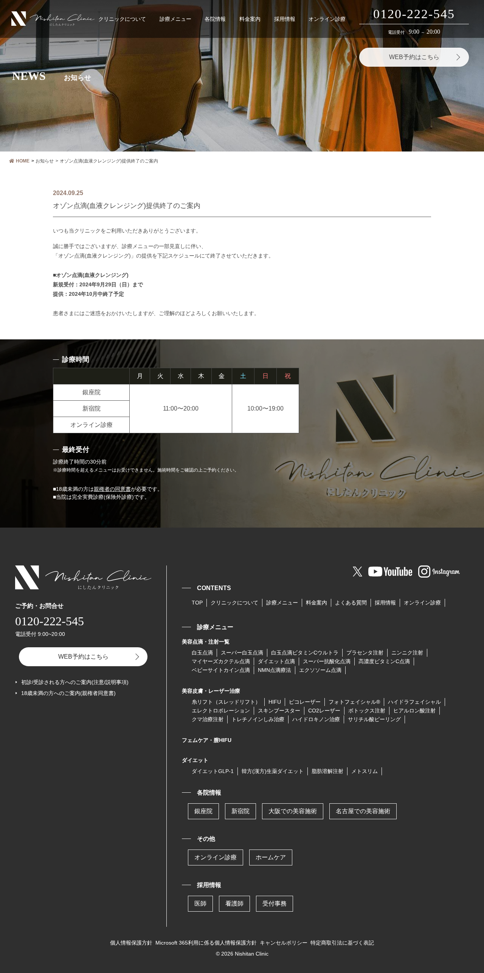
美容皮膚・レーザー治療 (211, 691)
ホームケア (271, 857)
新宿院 (240, 811)
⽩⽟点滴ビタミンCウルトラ (304, 653)
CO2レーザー (324, 710)
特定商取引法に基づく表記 (342, 943)
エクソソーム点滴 (320, 670)
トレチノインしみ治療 (257, 719)
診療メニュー (175, 19)
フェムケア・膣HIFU (206, 740)
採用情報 (284, 19)
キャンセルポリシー (283, 943)
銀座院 (203, 811)
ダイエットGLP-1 (213, 771)
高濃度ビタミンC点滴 (384, 661)
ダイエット (195, 760)
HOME (22, 161)
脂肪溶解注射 (327, 771)
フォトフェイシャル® (354, 702)
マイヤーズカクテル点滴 (221, 661)
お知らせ (45, 161)
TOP (197, 603)
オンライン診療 (327, 19)
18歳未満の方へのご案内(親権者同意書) (68, 693)
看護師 (234, 903)
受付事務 (274, 903)
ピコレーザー (305, 702)
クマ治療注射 (207, 719)
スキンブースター (279, 710)
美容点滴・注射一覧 (206, 642)
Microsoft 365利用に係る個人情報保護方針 (206, 943)
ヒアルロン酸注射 (414, 710)
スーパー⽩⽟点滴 (242, 653)
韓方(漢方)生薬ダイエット (273, 771)
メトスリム (364, 771)
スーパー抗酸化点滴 (327, 661)
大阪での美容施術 (292, 811)
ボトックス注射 (366, 710)
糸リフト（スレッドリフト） (226, 702)
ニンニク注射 (407, 653)
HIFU (274, 702)
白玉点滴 (202, 653)
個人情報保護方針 (131, 943)
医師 (200, 903)
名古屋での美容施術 (363, 811)
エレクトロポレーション (221, 710)
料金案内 (250, 19)
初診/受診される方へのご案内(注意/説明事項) (75, 682)
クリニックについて (122, 19)
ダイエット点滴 (276, 661)
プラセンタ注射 (364, 653)
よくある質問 (351, 603)
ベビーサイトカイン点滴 (221, 670)
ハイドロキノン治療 (316, 719)
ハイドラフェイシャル (414, 702)
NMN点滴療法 (274, 670)
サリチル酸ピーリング (374, 719)
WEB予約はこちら (414, 57)
